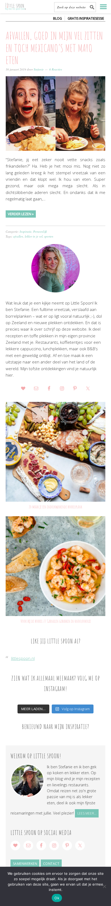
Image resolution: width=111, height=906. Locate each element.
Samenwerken (25, 863)
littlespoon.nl (23, 658)
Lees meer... (86, 813)
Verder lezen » (21, 213)
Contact (51, 863)
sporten (48, 236)
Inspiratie (26, 231)
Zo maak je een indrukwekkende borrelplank (55, 506)
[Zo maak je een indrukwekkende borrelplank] (56, 452)
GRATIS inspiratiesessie (86, 18)
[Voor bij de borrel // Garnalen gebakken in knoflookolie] (56, 566)
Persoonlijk (40, 231)
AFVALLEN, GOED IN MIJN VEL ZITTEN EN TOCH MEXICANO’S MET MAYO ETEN (54, 47)
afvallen (18, 236)
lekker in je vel (34, 236)
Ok (56, 898)
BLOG (57, 18)
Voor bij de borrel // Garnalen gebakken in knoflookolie (55, 621)
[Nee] (104, 886)
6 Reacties (55, 69)
